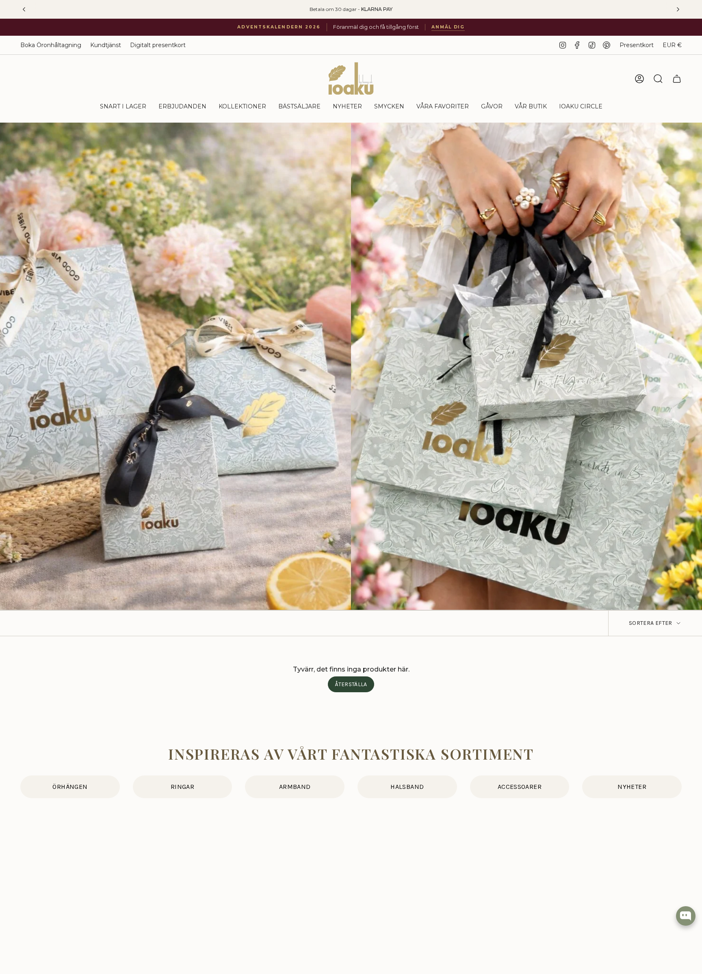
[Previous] (24, 9)
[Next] (678, 9)
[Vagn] (676, 79)
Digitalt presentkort (158, 45)
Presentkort (637, 45)
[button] (123, 107)
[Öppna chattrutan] (686, 916)
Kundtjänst (105, 45)
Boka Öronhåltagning (50, 45)
